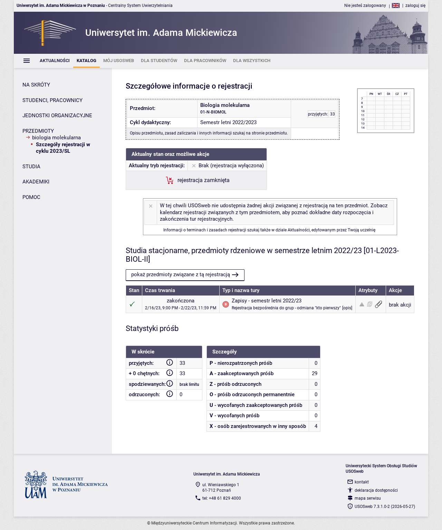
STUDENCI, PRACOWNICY (52, 100)
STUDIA (31, 166)
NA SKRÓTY (36, 85)
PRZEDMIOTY (38, 131)
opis (347, 308)
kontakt (362, 482)
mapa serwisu (368, 498)
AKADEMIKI (35, 182)
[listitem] (54, 61)
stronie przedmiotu (269, 133)
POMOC (31, 197)
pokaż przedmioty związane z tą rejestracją (180, 274)
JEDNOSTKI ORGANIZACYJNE (57, 115)
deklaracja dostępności (376, 490)
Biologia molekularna (56, 137)
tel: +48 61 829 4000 (221, 498)
